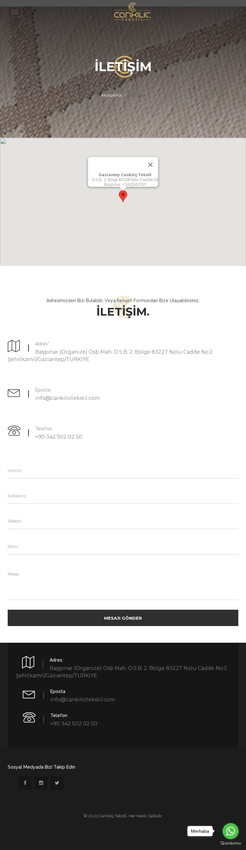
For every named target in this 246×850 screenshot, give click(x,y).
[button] (123, 196)
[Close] (150, 164)
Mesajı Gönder (123, 618)
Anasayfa (111, 95)
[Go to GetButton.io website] (230, 843)
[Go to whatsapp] (231, 831)
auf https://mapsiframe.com (123, 269)
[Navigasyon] (15, 11)
